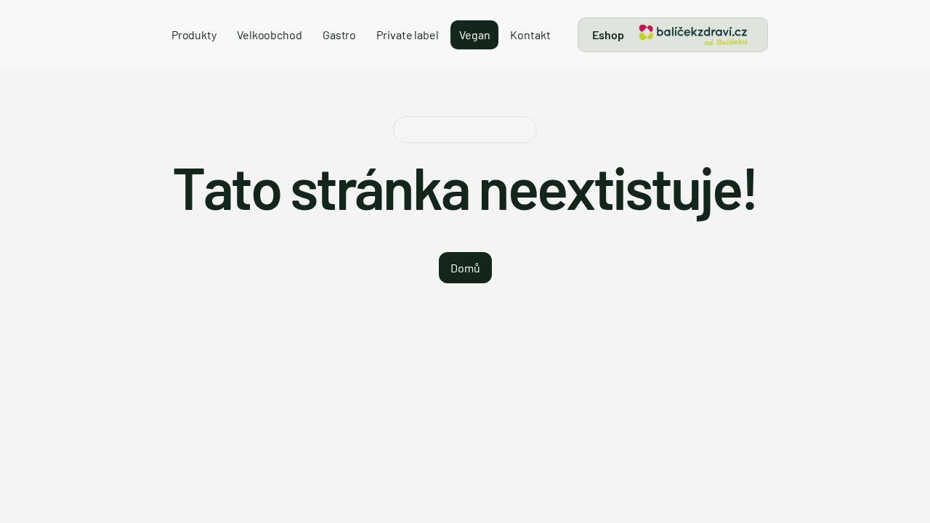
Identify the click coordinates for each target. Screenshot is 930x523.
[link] (692, 35)
